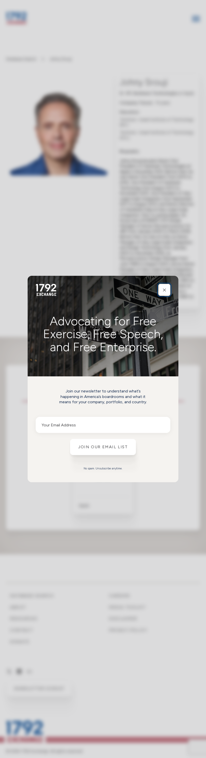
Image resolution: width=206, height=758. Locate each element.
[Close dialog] (164, 290)
